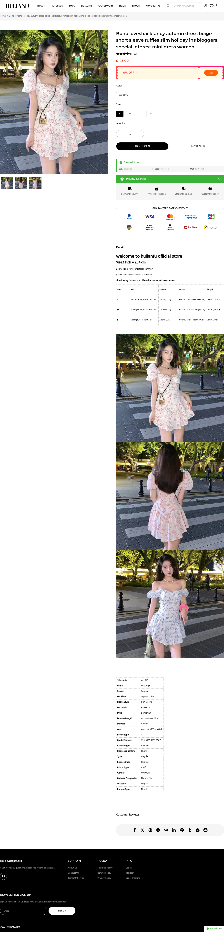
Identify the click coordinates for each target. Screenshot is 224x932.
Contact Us (73, 873)
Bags (122, 5)
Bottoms (86, 5)
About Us (72, 868)
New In (41, 5)
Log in (129, 868)
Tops (72, 5)
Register (130, 873)
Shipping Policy (104, 868)
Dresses (57, 5)
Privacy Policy (104, 878)
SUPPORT (74, 860)
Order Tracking (133, 878)
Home (3, 16)
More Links (153, 5)
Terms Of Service (76, 878)
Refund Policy (104, 873)
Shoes (136, 5)
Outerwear (105, 5)
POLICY (102, 860)
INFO (129, 860)
